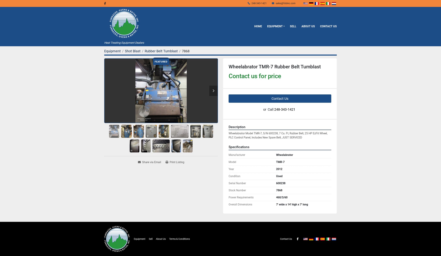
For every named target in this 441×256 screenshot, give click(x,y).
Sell (293, 26)
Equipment (275, 26)
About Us (308, 26)
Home (258, 26)
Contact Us (328, 26)
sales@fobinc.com (285, 3)
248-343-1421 (259, 3)
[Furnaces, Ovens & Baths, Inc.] (117, 238)
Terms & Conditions (179, 239)
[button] (276, 26)
